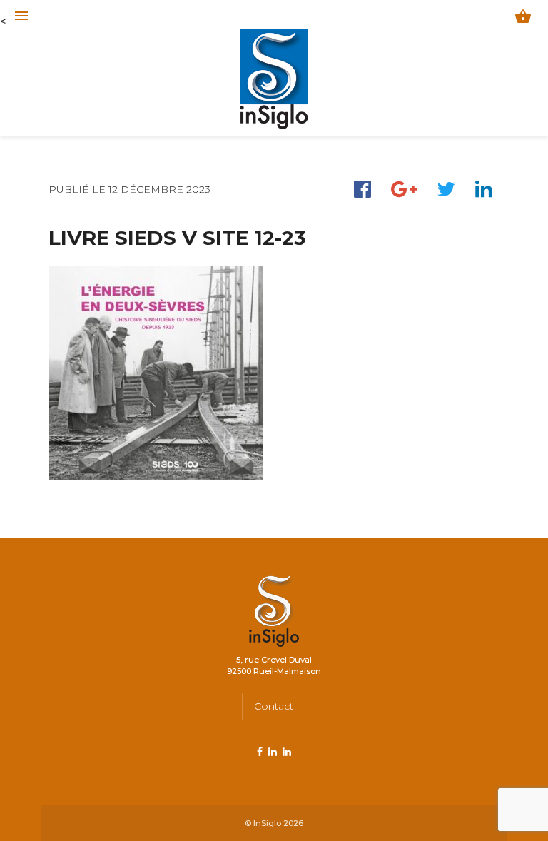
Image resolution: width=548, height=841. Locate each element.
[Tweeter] (446, 189)
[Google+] (404, 189)
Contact (273, 706)
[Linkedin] (483, 189)
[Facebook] (362, 189)
